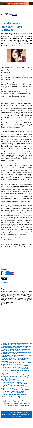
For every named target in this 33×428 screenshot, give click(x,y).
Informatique (6, 401)
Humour (15, 400)
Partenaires (27, 405)
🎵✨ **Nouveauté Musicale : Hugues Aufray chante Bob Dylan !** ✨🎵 (16, 363)
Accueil (3, 11)
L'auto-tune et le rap (9, 393)
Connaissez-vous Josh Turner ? (13, 390)
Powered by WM (16, 416)
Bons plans (10, 405)
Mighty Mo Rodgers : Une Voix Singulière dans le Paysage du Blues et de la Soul (15, 358)
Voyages (4, 403)
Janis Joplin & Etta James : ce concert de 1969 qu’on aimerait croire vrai (16, 343)
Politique (15, 401)
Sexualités (11, 401)
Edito (12, 400)
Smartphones (16, 403)
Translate (14, 15)
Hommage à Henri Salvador (11, 384)
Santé (18, 400)
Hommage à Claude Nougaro (12, 391)
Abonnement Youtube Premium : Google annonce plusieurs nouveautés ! (14, 368)
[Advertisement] (15, 324)
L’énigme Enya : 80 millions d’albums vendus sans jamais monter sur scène (16, 346)
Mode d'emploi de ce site (5, 400)
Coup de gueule (21, 401)
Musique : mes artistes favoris (12, 366)
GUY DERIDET (5, 283)
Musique (9, 11)
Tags (29, 414)
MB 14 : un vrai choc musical (12, 385)
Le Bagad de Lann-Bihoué (11, 394)
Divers (8, 403)
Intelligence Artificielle (24, 400)
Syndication (24, 414)
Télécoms (11, 403)
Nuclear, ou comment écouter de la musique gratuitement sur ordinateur (15, 375)
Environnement (22, 405)
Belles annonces (15, 405)
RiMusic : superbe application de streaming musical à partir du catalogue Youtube (15, 371)
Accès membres (6, 414)
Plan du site (15, 414)
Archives (24, 403)
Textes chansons (6, 239)
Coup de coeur (27, 401)
